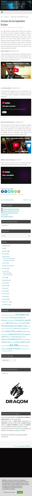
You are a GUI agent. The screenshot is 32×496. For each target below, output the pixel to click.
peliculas (15, 194)
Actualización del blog (8, 200)
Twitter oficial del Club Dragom (10, 212)
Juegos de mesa (16, 334)
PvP (7, 345)
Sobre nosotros (6, 301)
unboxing (5, 350)
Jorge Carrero (4, 214)
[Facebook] (2, 191)
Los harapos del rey (8, 260)
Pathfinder (5, 342)
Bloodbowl (4, 253)
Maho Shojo (16, 336)
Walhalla (10, 350)
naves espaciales (25, 339)
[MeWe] (5, 191)
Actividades (5, 245)
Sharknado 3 (26, 200)
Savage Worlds (13, 349)
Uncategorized (5, 304)
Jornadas (4, 271)
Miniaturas (4, 283)
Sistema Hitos (23, 348)
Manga (23, 336)
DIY (22, 323)
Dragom (4, 1)
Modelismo (5, 285)
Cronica (3, 323)
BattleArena (5, 251)
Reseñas (4, 291)
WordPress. (27, 446)
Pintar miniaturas (22, 342)
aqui (7, 436)
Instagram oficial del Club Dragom (11, 211)
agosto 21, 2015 (11, 27)
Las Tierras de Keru (8, 258)
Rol (14, 345)
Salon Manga (5, 299)
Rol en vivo (4, 293)
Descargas (4, 268)
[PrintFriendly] (15, 191)
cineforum (5, 194)
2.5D (3, 315)
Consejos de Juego (7, 265)
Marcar (21, 194)
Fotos (16, 328)
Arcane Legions (5, 317)
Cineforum (6, 16)
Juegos (4, 277)
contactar (16, 430)
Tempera (22, 446)
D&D (9, 323)
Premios (3, 345)
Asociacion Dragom (17, 317)
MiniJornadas (6, 273)
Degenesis (16, 323)
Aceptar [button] (20, 492)
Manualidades (5, 280)
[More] (18, 191)
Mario (4, 27)
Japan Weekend (23, 328)
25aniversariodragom (10, 315)
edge (28, 326)
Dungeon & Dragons (17, 326)
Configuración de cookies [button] (9, 492)
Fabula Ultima (9, 328)
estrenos (10, 194)
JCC (3, 331)
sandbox (4, 348)
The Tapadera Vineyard (7, 216)
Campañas (4, 256)
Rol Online (4, 296)
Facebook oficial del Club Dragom (11, 209)
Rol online (26, 345)
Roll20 (20, 345)
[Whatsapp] (12, 191)
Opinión (4, 288)
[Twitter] (9, 191)
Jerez (10, 331)
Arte (3, 248)
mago (9, 336)
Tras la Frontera (7, 274)
